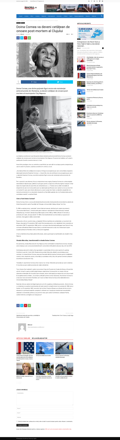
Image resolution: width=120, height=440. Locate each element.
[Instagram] (94, 1)
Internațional (51, 16)
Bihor (32, 16)
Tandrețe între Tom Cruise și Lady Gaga (62, 315)
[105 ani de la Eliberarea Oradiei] (45, 348)
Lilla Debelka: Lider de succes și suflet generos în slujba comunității (95, 59)
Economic (59, 16)
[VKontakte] (102, 1)
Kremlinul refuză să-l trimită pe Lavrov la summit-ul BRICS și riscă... (95, 115)
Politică (65, 16)
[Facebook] (91, 1)
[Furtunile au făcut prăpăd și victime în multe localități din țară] (64, 369)
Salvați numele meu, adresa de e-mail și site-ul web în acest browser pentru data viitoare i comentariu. (45, 421)
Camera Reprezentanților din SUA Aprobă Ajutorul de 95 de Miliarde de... (94, 75)
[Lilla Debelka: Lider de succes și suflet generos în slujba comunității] (81, 59)
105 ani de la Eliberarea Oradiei (43, 355)
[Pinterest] (25, 38)
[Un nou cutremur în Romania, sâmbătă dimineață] (64, 348)
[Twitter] (97, 1)
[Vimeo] (99, 1)
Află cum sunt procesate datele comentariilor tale (58, 429)
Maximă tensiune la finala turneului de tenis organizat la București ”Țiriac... (95, 67)
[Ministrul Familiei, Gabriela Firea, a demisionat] (25, 369)
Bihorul (22, 34)
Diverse (88, 16)
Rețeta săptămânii (79, 16)
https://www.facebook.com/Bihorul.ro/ (36, 327)
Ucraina (37, 16)
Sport (71, 16)
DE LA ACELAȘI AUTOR (39, 338)
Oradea (26, 16)
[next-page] (20, 383)
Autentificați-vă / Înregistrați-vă (37, 1)
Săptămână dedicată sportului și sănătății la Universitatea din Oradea (28, 316)
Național (44, 16)
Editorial (94, 16)
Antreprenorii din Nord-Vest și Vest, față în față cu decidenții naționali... (88, 44)
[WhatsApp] (29, 38)
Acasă (20, 16)
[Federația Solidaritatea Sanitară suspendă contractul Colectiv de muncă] (45, 369)
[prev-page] (17, 383)
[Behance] (89, 1)
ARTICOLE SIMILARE (23, 338)
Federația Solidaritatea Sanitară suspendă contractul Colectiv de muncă (44, 378)
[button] (102, 16)
